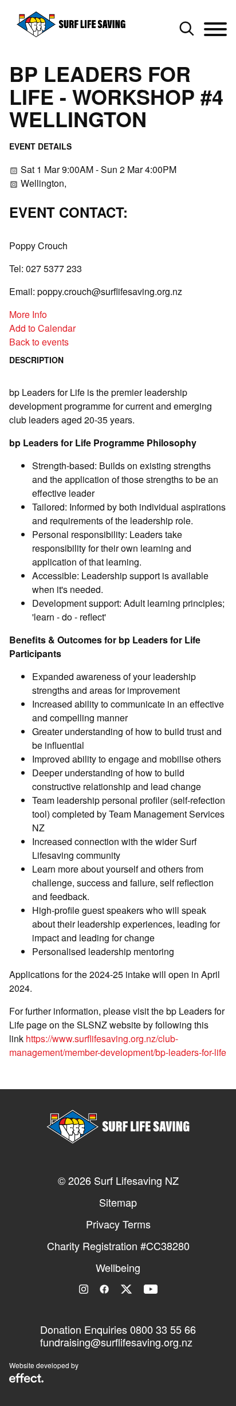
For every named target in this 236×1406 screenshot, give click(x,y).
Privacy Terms (118, 1223)
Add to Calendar (42, 328)
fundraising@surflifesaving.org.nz (116, 1341)
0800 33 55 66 (163, 1329)
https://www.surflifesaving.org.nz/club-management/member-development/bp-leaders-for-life (117, 1045)
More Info (28, 314)
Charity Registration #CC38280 (118, 1245)
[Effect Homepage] (26, 1379)
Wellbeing (118, 1267)
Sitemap (118, 1202)
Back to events (39, 341)
